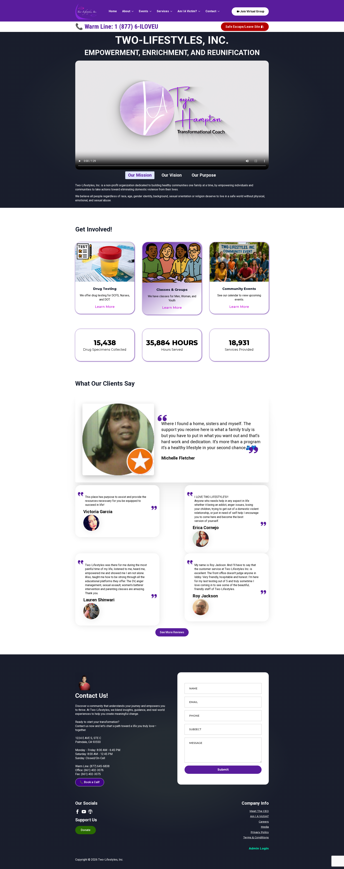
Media (265, 826)
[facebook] (77, 811)
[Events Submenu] (149, 11)
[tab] (139, 175)
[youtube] (84, 811)
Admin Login (259, 848)
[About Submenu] (131, 11)
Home (113, 11)
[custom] (90, 811)
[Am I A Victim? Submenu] (198, 11)
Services (163, 11)
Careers (264, 821)
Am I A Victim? (187, 11)
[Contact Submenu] (217, 11)
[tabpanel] (172, 192)
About (126, 11)
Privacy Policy (260, 832)
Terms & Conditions (256, 837)
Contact (211, 11)
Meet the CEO (259, 811)
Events (143, 11)
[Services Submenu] (170, 11)
